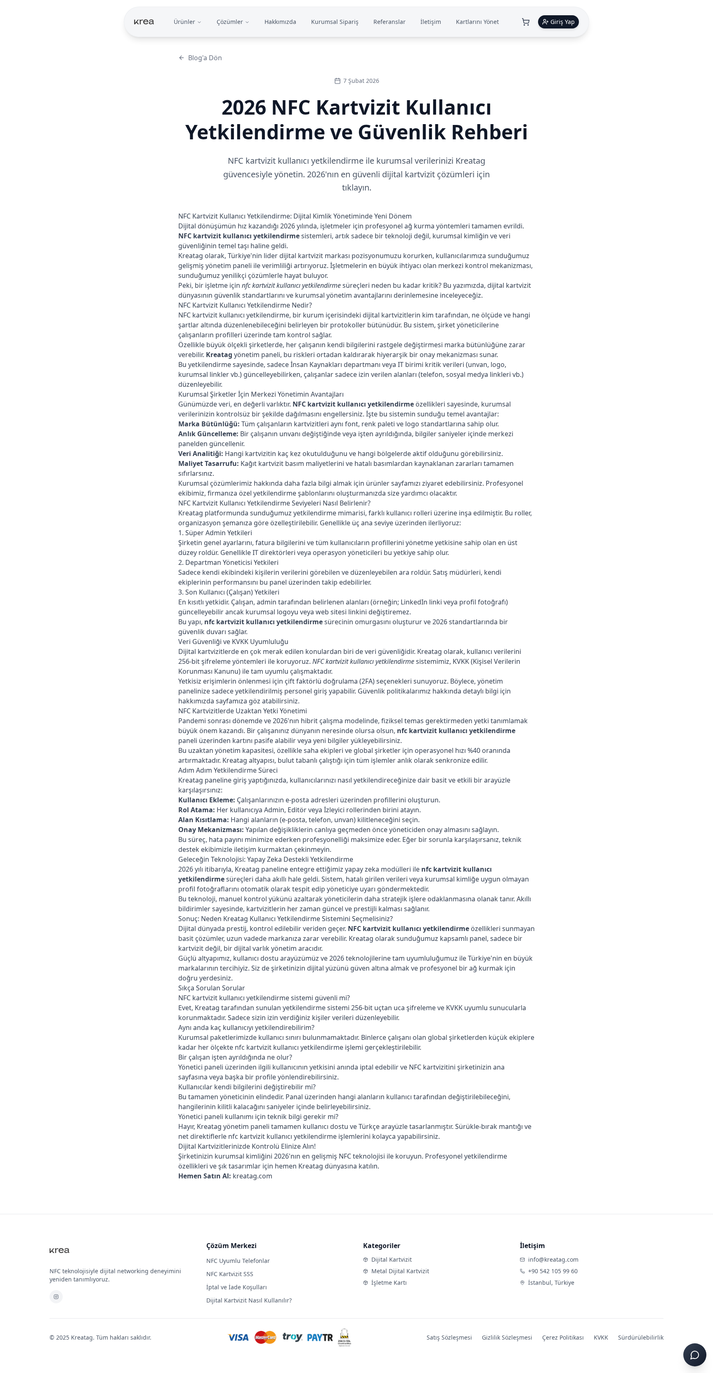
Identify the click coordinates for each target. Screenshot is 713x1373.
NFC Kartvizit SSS (229, 1274)
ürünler (378, 483)
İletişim (430, 22)
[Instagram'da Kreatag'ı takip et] (56, 1296)
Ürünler (184, 22)
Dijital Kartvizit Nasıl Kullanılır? (249, 1300)
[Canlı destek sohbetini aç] (694, 1354)
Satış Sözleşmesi (449, 1337)
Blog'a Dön (205, 57)
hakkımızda (196, 700)
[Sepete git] (525, 21)
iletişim (245, 849)
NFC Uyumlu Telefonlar (238, 1261)
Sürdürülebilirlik (640, 1337)
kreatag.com (252, 1175)
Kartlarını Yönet (477, 22)
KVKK (601, 1337)
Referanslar (389, 22)
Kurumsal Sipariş (335, 22)
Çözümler (230, 22)
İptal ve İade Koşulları (236, 1287)
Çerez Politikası (563, 1337)
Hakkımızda (280, 22)
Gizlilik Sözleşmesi (507, 1337)
